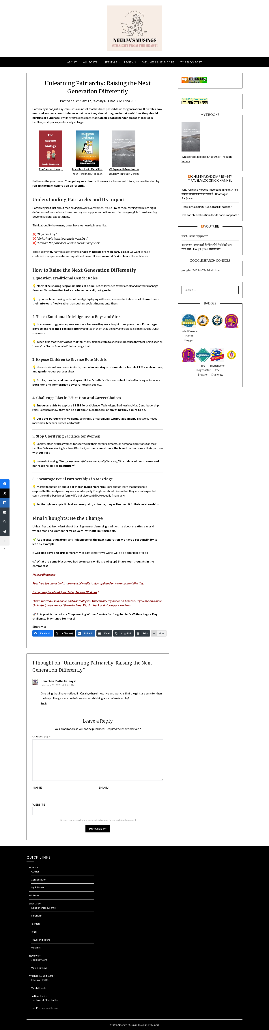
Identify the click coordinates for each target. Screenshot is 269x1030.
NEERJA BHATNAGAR (120, 101)
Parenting (36, 915)
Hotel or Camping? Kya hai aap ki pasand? (207, 206)
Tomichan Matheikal (54, 681)
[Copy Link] (5, 522)
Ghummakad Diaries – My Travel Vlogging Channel (210, 178)
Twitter (80, 592)
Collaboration (38, 879)
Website (38, 804)
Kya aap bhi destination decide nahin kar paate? (210, 215)
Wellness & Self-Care (158, 62)
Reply (44, 703)
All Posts (90, 62)
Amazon (129, 601)
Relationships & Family (43, 907)
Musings (36, 947)
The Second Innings (51, 169)
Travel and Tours (40, 939)
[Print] (5, 531)
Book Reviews (39, 959)
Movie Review (39, 967)
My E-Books (37, 887)
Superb (155, 1024)
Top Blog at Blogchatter (44, 999)
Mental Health (39, 987)
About (72, 62)
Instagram (38, 592)
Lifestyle (110, 62)
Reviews (130, 62)
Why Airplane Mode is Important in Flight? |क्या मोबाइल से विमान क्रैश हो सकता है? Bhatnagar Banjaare (210, 194)
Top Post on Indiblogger (45, 1008)
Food (34, 931)
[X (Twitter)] (5, 493)
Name (38, 787)
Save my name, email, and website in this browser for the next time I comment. (98, 820)
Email (104, 787)
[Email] (5, 512)
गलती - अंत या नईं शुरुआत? (195, 236)
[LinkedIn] (5, 503)
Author (35, 871)
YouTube (68, 592)
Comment (41, 736)
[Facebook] (5, 484)
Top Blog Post (191, 62)
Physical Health (39, 979)
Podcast (92, 592)
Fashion (35, 923)
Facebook (53, 592)
